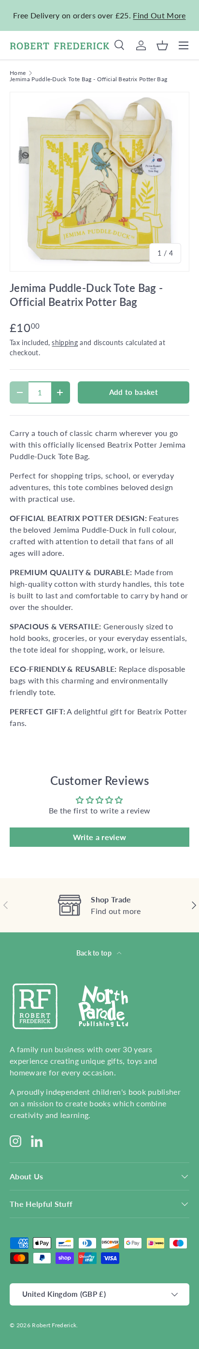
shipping (65, 342)
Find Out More (159, 15)
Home (18, 73)
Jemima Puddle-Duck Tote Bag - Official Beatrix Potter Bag (88, 79)
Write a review (99, 836)
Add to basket (133, 392)
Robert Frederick (54, 1325)
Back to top (95, 953)
